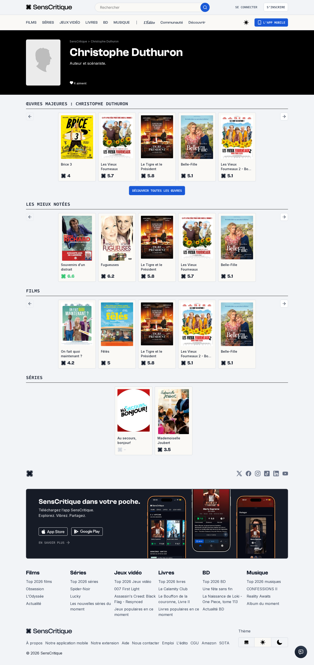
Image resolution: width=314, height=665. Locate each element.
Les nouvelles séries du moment (90, 606)
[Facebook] (248, 475)
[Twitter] (239, 475)
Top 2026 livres (172, 581)
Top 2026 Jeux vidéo (132, 581)
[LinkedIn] (276, 475)
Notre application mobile (66, 643)
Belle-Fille (189, 164)
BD (206, 573)
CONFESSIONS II (262, 589)
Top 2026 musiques (264, 581)
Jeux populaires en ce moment (133, 612)
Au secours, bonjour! (126, 440)
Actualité (33, 603)
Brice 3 (66, 164)
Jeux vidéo (128, 573)
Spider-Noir (80, 589)
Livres (166, 573)
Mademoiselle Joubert (168, 440)
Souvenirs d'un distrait (73, 267)
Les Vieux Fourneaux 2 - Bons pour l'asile (236, 166)
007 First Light (126, 589)
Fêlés (105, 351)
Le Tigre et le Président (151, 166)
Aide (125, 643)
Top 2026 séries (84, 581)
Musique (257, 573)
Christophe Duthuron (105, 41)
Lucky (75, 596)
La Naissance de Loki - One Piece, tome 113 (222, 599)
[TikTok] (267, 475)
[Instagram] (257, 475)
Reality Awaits (259, 596)
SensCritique (78, 41)
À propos (34, 643)
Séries (78, 573)
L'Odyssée (35, 596)
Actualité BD (213, 609)
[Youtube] (285, 475)
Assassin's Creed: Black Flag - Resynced (135, 599)
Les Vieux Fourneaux (109, 166)
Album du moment (263, 603)
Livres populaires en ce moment (178, 612)
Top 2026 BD (214, 581)
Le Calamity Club (173, 589)
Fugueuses (110, 265)
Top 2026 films (39, 581)
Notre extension (105, 643)
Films (33, 573)
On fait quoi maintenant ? (71, 353)
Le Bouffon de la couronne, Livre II (174, 599)
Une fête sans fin (217, 589)
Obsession (35, 589)
